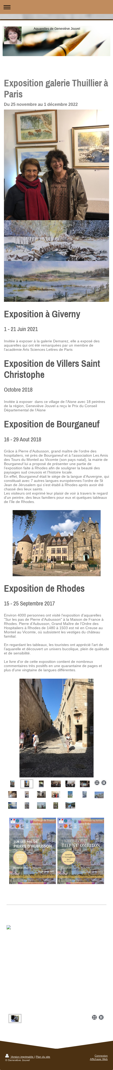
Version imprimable (22, 1056)
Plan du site (43, 1056)
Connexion (101, 1055)
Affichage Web (99, 1059)
